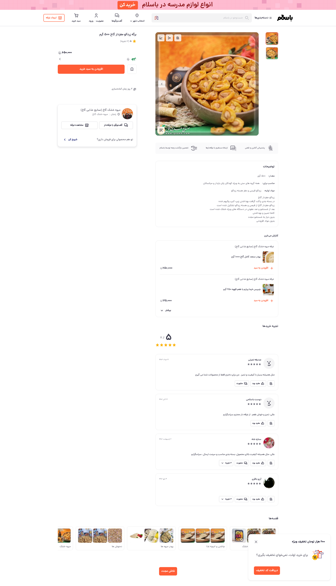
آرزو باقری (256, 479)
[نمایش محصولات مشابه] (161, 129)
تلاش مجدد (168, 571)
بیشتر (168, 310)
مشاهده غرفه (76, 125)
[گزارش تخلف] (177, 37)
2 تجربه (228, 463)
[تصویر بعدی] (161, 83)
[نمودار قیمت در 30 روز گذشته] (161, 37)
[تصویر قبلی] (252, 83)
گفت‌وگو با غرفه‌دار (113, 125)
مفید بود (256, 383)
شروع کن (72, 140)
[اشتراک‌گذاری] (169, 37)
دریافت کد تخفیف (267, 570)
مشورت (239, 383)
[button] (157, 345)
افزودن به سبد (261, 268)
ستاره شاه (256, 439)
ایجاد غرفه (51, 18)
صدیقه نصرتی (254, 360)
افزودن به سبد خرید (91, 69)
